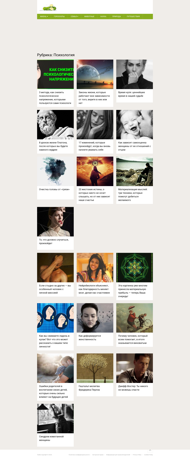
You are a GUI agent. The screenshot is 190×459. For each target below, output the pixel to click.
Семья (74, 16)
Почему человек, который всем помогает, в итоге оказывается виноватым (133, 339)
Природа (116, 16)
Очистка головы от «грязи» (54, 189)
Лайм (39, 455)
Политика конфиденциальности (79, 455)
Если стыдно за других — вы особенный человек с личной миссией (55, 289)
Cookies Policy (148, 455)
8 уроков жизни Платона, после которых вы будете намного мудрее (53, 146)
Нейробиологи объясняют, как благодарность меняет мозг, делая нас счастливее (94, 289)
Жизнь (43, 16)
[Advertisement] (95, 38)
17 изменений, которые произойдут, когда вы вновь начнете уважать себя (94, 146)
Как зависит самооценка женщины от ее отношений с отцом (134, 146)
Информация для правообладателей (118, 455)
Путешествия (133, 16)
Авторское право (98, 455)
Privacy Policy (137, 455)
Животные (89, 16)
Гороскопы (59, 16)
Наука (103, 16)
